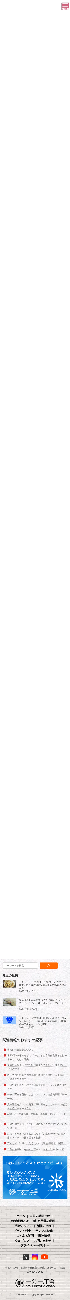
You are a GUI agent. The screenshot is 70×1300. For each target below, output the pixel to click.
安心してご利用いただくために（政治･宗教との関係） (36, 1143)
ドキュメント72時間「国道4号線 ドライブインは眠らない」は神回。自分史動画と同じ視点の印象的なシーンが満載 (43, 1021)
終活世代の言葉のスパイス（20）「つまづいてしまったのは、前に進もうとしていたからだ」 (43, 1003)
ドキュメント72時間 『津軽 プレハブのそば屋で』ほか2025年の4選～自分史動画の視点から (42, 985)
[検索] (49, 965)
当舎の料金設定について (20, 1049)
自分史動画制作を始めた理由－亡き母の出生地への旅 (35, 1149)
